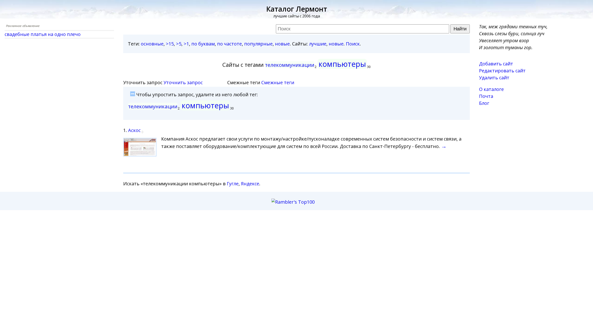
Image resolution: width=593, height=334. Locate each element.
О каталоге (491, 89)
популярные (258, 44)
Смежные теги (277, 82)
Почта (486, 96)
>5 (178, 44)
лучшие (317, 44)
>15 (170, 44)
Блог (484, 103)
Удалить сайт (494, 77)
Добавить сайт (496, 64)
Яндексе (250, 183)
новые (282, 44)
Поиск (353, 44)
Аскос (134, 130)
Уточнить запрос (183, 82)
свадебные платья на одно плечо (43, 34)
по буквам (203, 44)
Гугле (233, 183)
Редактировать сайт (502, 70)
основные (152, 44)
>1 (186, 44)
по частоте (229, 44)
